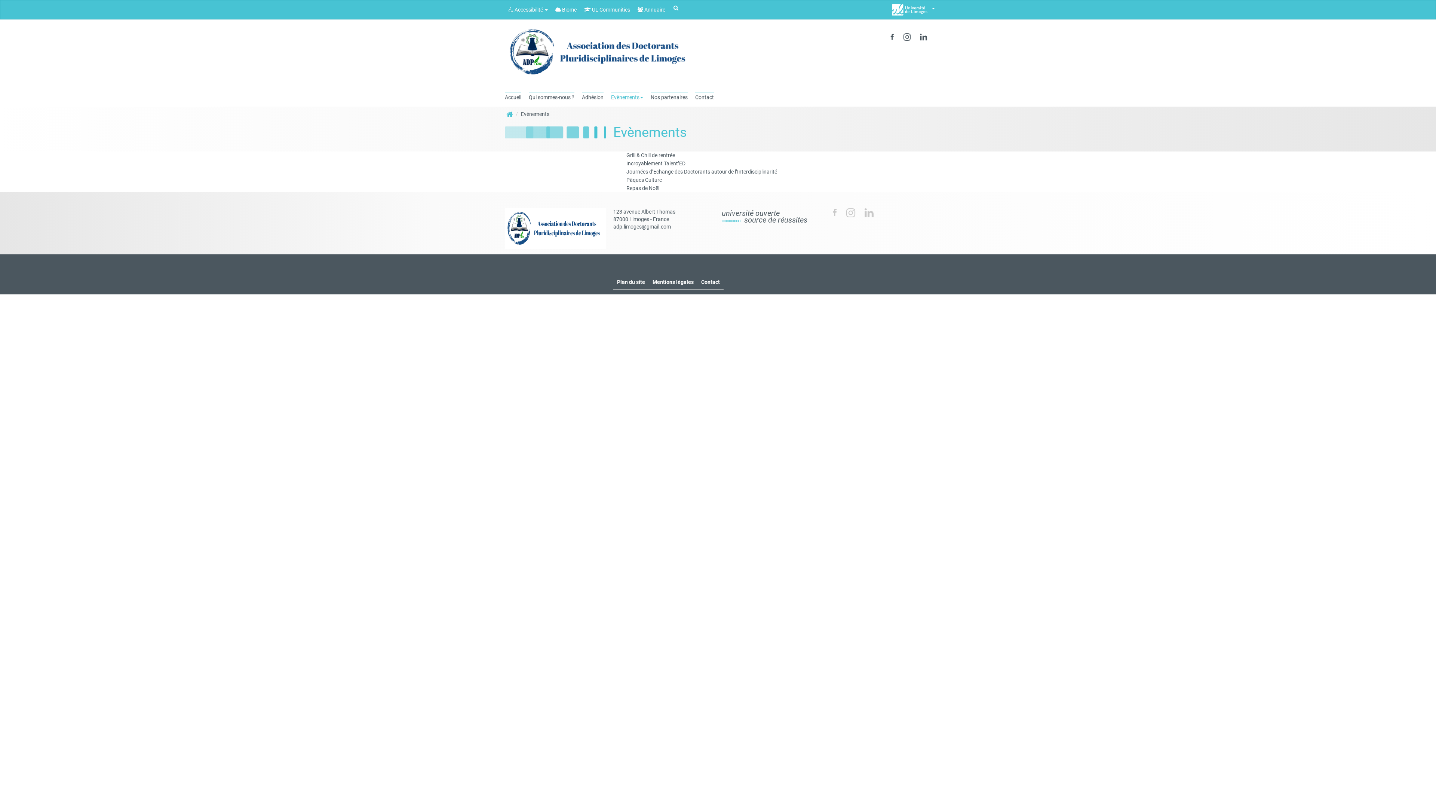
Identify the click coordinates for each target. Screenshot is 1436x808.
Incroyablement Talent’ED (655, 163)
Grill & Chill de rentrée (650, 155)
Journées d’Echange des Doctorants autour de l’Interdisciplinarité (701, 172)
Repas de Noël (642, 188)
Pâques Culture (644, 180)
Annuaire (654, 10)
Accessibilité (528, 10)
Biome (569, 10)
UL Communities (610, 10)
